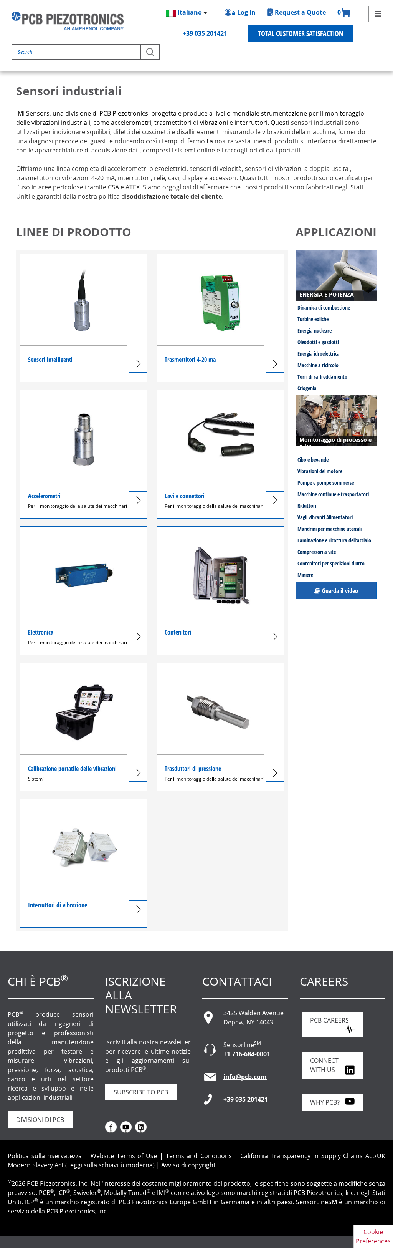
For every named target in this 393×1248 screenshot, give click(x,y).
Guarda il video (340, 591)
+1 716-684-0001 (246, 1054)
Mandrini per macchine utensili (329, 528)
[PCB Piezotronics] (68, 21)
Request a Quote (300, 12)
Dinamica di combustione (323, 307)
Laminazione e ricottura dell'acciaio (334, 540)
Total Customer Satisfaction (300, 33)
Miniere (305, 574)
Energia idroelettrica (318, 353)
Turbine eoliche (313, 319)
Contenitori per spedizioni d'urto (331, 563)
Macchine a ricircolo (318, 365)
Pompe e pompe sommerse (325, 482)
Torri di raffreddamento (322, 376)
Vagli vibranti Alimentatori (325, 517)
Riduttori (306, 505)
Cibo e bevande (313, 459)
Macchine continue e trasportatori (333, 494)
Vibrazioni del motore (319, 471)
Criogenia (307, 388)
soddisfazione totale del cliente (174, 196)
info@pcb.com (245, 1076)
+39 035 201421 (205, 33)
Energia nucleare (314, 330)
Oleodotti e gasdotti (318, 342)
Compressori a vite (316, 551)
